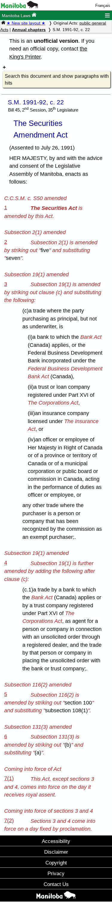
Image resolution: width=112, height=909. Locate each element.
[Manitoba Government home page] (56, 896)
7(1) (9, 778)
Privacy (56, 873)
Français (102, 5)
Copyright (56, 863)
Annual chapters (29, 29)
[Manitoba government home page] (19, 6)
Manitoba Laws (17, 15)
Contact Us (56, 884)
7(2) (9, 820)
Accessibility (56, 841)
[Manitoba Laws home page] (3, 23)
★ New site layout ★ (26, 23)
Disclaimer (56, 852)
